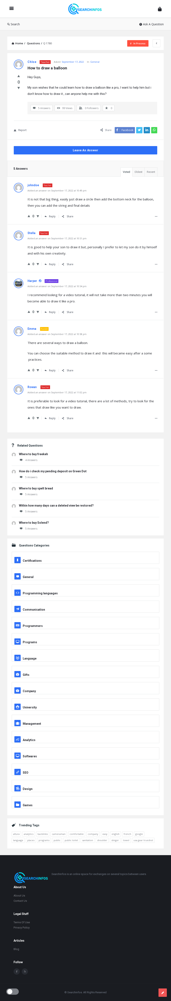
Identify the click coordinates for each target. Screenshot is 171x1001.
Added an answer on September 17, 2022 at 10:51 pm (57, 238)
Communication (34, 609)
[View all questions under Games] (85, 800)
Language (29, 658)
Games (28, 805)
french (127, 833)
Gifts (26, 674)
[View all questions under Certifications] (85, 555)
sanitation (87, 840)
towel (126, 840)
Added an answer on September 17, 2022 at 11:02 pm (57, 392)
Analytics (29, 740)
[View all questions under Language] (85, 653)
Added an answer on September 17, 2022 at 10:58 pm (57, 334)
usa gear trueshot (143, 840)
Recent (151, 171)
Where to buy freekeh (33, 454)
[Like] (18, 76)
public (57, 840)
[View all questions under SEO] (85, 767)
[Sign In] (160, 9)
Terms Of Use (22, 922)
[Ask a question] (162, 992)
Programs (30, 642)
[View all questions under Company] (85, 686)
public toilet (71, 840)
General (94, 61)
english (115, 833)
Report (22, 130)
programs (44, 840)
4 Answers (31, 460)
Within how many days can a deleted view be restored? (56, 505)
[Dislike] (18, 88)
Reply (52, 216)
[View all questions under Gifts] (85, 669)
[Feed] (25, 971)
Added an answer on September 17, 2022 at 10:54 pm (57, 286)
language (18, 840)
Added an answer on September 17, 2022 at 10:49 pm (57, 190)
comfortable (77, 833)
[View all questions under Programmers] (85, 620)
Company (29, 691)
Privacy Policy (22, 927)
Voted (126, 171)
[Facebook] (17, 971)
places (30, 840)
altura (16, 833)
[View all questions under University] (85, 702)
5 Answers (31, 477)
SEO (25, 772)
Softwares (30, 756)
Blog (16, 949)
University (30, 707)
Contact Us (20, 900)
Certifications (32, 560)
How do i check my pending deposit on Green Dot (53, 471)
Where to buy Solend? (34, 522)
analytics (28, 833)
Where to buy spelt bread (36, 488)
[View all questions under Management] (85, 718)
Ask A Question (153, 24)
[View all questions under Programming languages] (85, 588)
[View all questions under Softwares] (85, 751)
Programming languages (40, 593)
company (93, 833)
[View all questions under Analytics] (85, 734)
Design (28, 789)
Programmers (33, 626)
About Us (19, 895)
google (139, 833)
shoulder (102, 840)
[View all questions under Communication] (85, 604)
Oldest (138, 171)
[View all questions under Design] (85, 783)
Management (32, 723)
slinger (115, 840)
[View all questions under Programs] (85, 637)
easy (104, 833)
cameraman (58, 833)
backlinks (43, 833)
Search (15, 24)
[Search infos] (86, 9)
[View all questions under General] (85, 571)
